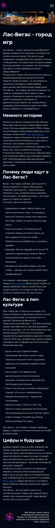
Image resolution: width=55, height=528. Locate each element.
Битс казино (18, 283)
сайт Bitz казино (35, 134)
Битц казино (9, 481)
